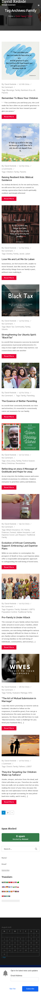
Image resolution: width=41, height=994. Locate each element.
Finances (5, 532)
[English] (16, 882)
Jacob (21, 254)
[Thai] (18, 892)
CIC (22, 530)
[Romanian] (5, 892)
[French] (5, 887)
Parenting (31, 396)
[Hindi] (14, 887)
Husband (16, 693)
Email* (4, 864)
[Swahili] (16, 892)
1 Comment (6, 764)
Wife (30, 693)
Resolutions (20, 463)
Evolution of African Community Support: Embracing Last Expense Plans (20, 546)
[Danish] (14, 882)
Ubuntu (5, 329)
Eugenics (10, 609)
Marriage (24, 693)
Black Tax (10, 327)
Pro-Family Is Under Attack (16, 617)
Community (19, 327)
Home (10, 16)
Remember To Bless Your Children (20, 98)
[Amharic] (5, 882)
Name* (4, 858)
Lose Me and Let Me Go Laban (18, 259)
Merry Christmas (8, 463)
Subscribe (30, 989)
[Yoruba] (7, 896)
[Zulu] (9, 896)
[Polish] (18, 887)
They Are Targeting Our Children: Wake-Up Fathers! (19, 773)
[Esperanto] (18, 882)
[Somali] (9, 892)
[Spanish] (11, 892)
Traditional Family (25, 612)
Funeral (13, 532)
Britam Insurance (13, 530)
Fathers (22, 766)
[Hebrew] (11, 887)
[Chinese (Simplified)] (9, 882)
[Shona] (7, 892)
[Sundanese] (14, 892)
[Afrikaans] (3, 882)
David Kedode (10, 84)
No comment (7, 87)
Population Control (9, 612)
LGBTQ (32, 609)
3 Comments (7, 169)
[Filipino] (3, 887)
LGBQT (29, 766)
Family (17, 90)
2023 (8, 461)
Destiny (9, 254)
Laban (27, 254)
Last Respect (20, 535)
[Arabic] (7, 882)
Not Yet (12, 989)
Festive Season (28, 461)
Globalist (24, 609)
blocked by (23, 838)
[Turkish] (3, 896)
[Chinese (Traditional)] (11, 882)
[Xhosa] (5, 896)
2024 (13, 461)
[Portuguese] (3, 892)
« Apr (4, 957)
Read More (9, 117)
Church (9, 766)
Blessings (10, 90)
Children (9, 172)
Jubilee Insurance (24, 532)
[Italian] (16, 887)
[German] (7, 887)
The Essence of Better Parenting (19, 401)
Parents (5, 93)
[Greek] (9, 887)
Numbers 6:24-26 (28, 90)
